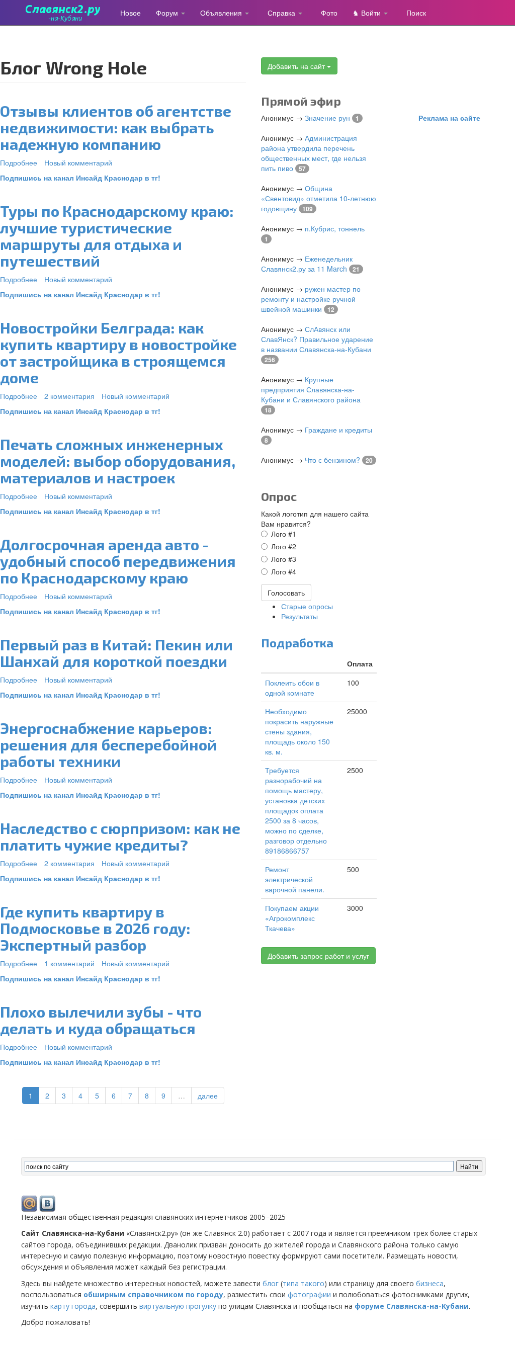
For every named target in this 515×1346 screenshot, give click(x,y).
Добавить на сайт (297, 66)
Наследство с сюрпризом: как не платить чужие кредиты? (120, 836)
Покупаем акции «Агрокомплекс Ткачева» (292, 918)
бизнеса (430, 1283)
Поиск (416, 13)
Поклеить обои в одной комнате (292, 688)
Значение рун (327, 118)
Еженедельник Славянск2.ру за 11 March (307, 264)
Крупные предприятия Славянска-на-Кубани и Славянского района (311, 389)
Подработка (297, 642)
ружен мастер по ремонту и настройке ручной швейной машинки (311, 299)
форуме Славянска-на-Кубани (412, 1306)
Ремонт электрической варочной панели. (294, 879)
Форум (168, 13)
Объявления (222, 13)
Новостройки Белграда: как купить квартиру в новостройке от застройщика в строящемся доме (118, 352)
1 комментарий (69, 963)
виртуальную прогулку (177, 1306)
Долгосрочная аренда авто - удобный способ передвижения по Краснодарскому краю (118, 560)
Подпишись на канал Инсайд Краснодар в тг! (80, 178)
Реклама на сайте (449, 118)
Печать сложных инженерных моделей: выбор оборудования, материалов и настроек (117, 460)
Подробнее (18, 162)
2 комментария (69, 396)
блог (271, 1283)
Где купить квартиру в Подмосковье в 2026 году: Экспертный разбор (95, 928)
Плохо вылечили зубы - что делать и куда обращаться (101, 1019)
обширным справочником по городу (153, 1294)
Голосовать (286, 592)
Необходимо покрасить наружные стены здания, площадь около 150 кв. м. (299, 731)
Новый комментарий (78, 162)
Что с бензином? (332, 460)
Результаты (299, 616)
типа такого (303, 1283)
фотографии (309, 1294)
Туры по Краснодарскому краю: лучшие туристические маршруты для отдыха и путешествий (117, 236)
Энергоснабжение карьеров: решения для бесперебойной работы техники (108, 744)
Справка (282, 13)
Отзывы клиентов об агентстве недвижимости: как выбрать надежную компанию (115, 127)
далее (208, 1095)
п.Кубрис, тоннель (335, 228)
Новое (130, 13)
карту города (73, 1306)
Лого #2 (283, 546)
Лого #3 (283, 559)
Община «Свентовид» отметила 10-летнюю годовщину (318, 198)
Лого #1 (283, 534)
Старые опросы (307, 606)
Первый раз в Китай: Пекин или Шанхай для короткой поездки (116, 652)
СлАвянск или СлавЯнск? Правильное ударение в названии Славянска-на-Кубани (317, 339)
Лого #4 (283, 571)
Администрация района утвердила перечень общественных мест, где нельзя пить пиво (313, 153)
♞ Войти (368, 13)
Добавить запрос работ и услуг (318, 956)
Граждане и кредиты (338, 430)
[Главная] (67, 12)
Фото (329, 13)
